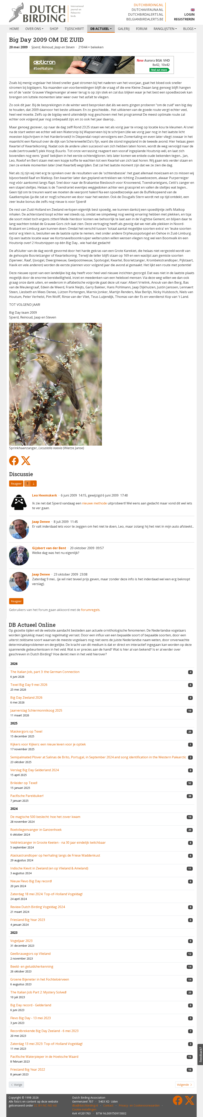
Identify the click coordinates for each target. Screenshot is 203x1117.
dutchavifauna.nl (147, 10)
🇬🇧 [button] (193, 10)
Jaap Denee (41, 521)
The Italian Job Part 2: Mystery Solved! (38, 992)
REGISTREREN (184, 19)
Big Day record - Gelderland (30, 1005)
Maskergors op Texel (26, 731)
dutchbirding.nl (148, 5)
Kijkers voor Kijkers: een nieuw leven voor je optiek (48, 744)
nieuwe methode (94, 503)
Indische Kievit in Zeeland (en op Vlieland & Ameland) (49, 868)
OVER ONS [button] (33, 29)
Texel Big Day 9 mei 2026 (28, 684)
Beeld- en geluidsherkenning (31, 966)
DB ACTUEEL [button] (99, 29)
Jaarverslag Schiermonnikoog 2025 (36, 710)
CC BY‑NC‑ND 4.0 (45, 1105)
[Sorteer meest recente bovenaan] (33, 483)
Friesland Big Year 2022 (27, 1069)
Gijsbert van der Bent (49, 548)
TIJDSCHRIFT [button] (74, 29)
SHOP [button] (54, 29)
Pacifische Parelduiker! (26, 796)
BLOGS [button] (188, 29)
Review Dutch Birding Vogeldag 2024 (37, 907)
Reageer (16, 483)
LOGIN (189, 14)
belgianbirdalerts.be (144, 19)
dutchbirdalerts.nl (145, 14)
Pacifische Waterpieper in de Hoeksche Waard (44, 1056)
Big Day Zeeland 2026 (26, 697)
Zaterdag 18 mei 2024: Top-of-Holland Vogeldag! (46, 894)
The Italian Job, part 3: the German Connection (44, 672)
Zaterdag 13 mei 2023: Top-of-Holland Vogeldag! (46, 1044)
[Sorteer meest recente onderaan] (27, 483)
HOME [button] (14, 29)
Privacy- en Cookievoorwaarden (139, 1105)
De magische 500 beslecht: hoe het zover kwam (45, 817)
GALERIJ (124, 29)
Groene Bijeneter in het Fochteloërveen (39, 979)
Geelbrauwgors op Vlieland (30, 953)
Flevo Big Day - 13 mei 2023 (30, 1018)
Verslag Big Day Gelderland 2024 (34, 770)
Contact (108, 1105)
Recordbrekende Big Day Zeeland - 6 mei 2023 (44, 1031)
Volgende (183, 1085)
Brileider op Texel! (23, 783)
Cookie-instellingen (84, 1109)
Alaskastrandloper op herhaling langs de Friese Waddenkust (55, 855)
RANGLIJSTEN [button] (164, 29)
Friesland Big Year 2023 (27, 920)
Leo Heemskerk (44, 495)
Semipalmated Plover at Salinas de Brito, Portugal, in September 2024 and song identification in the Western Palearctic (98, 757)
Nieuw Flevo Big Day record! (31, 881)
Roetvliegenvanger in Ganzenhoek (36, 829)
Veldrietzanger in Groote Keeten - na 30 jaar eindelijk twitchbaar (58, 842)
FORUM (141, 29)
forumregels (90, 610)
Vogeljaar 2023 (21, 941)
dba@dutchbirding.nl (85, 1105)
